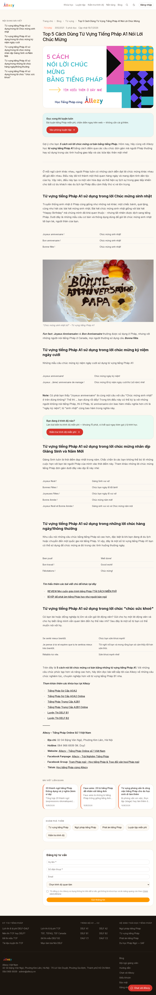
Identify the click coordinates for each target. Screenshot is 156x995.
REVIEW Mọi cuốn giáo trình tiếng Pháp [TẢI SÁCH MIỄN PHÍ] (82, 591)
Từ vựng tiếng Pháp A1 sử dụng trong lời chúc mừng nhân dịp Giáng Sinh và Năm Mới (19, 51)
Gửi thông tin (98, 899)
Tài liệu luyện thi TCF (12, 943)
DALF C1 (84, 938)
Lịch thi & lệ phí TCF (50, 928)
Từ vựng (69, 21)
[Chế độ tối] (133, 4)
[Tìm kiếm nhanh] (127, 5)
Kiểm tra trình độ (96, 4)
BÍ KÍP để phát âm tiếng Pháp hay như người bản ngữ (77, 596)
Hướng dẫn (125, 968)
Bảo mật (123, 982)
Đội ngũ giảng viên (128, 963)
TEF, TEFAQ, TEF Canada (53, 933)
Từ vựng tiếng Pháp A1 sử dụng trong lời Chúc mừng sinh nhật (20, 28)
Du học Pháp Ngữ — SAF (131, 943)
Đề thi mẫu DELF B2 (50, 938)
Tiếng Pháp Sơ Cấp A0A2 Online (66, 696)
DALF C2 (103, 938)
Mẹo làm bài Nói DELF (51, 943)
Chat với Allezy (126, 972)
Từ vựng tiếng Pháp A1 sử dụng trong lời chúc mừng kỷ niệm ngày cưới (19, 39)
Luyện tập (80, 4)
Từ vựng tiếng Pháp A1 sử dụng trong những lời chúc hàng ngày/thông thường (18, 63)
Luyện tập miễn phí (137, 827)
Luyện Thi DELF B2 (58, 718)
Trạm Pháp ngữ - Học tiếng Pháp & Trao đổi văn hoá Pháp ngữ (104, 761)
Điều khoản (125, 977)
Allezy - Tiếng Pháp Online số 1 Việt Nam (82, 750)
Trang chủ (48, 21)
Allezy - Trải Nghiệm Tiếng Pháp (90, 756)
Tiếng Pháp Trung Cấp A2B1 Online (68, 707)
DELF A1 (84, 928)
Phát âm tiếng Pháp (112, 827)
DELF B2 (103, 933)
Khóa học (68, 4)
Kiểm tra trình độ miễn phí (63, 432)
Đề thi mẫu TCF (10, 938)
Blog (120, 4)
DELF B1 (84, 933)
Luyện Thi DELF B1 (58, 712)
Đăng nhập (146, 4)
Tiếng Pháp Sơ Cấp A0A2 (62, 690)
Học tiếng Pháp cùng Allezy (72, 767)
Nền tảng (110, 4)
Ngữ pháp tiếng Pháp (85, 827)
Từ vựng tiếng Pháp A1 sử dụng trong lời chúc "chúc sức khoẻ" (20, 74)
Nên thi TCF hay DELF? (13, 933)
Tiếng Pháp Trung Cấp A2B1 (64, 701)
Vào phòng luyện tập (60, 129)
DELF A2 (103, 928)
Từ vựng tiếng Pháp (58, 827)
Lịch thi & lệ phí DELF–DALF (15, 928)
